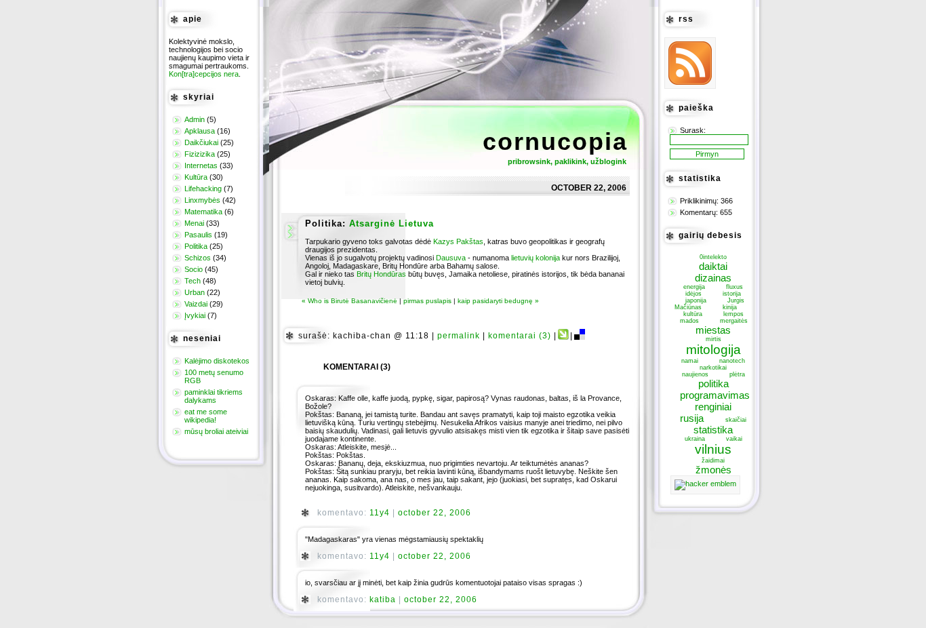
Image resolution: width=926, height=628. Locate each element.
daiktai (713, 266)
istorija (732, 293)
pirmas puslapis (427, 301)
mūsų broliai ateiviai (216, 431)
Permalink (458, 335)
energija (694, 286)
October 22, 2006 (434, 512)
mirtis (713, 339)
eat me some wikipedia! (205, 416)
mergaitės (734, 320)
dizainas (713, 277)
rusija (692, 418)
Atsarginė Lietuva (391, 223)
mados (689, 320)
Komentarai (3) (519, 335)
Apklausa (199, 131)
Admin (194, 119)
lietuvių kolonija (535, 258)
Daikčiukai (201, 142)
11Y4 (379, 512)
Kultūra (195, 177)
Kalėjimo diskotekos (216, 361)
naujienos (695, 374)
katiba (382, 599)
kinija (730, 307)
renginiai (713, 406)
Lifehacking (203, 188)
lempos (733, 314)
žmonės (713, 469)
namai (689, 360)
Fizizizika (199, 154)
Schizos (197, 258)
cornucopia (555, 141)
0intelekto (713, 257)
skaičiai (735, 419)
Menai (194, 223)
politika (713, 383)
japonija (695, 300)
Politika (195, 246)
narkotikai (713, 367)
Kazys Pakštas (458, 241)
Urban (194, 292)
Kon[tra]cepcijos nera (204, 74)
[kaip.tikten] (563, 335)
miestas (713, 330)
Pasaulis (198, 235)
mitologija (713, 349)
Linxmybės (202, 200)
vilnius (713, 449)
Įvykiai (194, 315)
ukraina (695, 438)
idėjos (693, 293)
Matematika (203, 212)
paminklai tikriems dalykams (213, 396)
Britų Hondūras (381, 274)
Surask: (693, 130)
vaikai (734, 438)
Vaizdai (195, 304)
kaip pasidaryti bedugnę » (498, 301)
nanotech (732, 360)
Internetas (201, 165)
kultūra (692, 314)
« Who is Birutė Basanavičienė (349, 301)
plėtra (737, 374)
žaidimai (713, 460)
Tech (192, 281)
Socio (193, 269)
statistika (713, 429)
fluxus (734, 286)
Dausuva (451, 258)
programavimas (715, 395)
